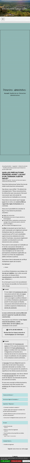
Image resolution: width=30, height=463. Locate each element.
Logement (15, 166)
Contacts (15, 457)
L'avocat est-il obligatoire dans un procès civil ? (15, 417)
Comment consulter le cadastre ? (11, 407)
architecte (5, 386)
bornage (6, 363)
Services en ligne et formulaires (10, 399)
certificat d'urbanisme (9, 249)
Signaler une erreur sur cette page (18, 449)
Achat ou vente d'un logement (11, 429)
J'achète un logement (9, 444)
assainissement (7, 277)
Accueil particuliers (6, 166)
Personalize (26, 461)
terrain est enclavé (10, 373)
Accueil (6, 93)
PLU (3, 210)
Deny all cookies (17, 461)
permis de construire (10, 308)
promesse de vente (21, 292)
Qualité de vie (14, 93)
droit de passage (9, 375)
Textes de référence (7, 395)
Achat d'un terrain (23, 166)
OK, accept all (5, 461)
